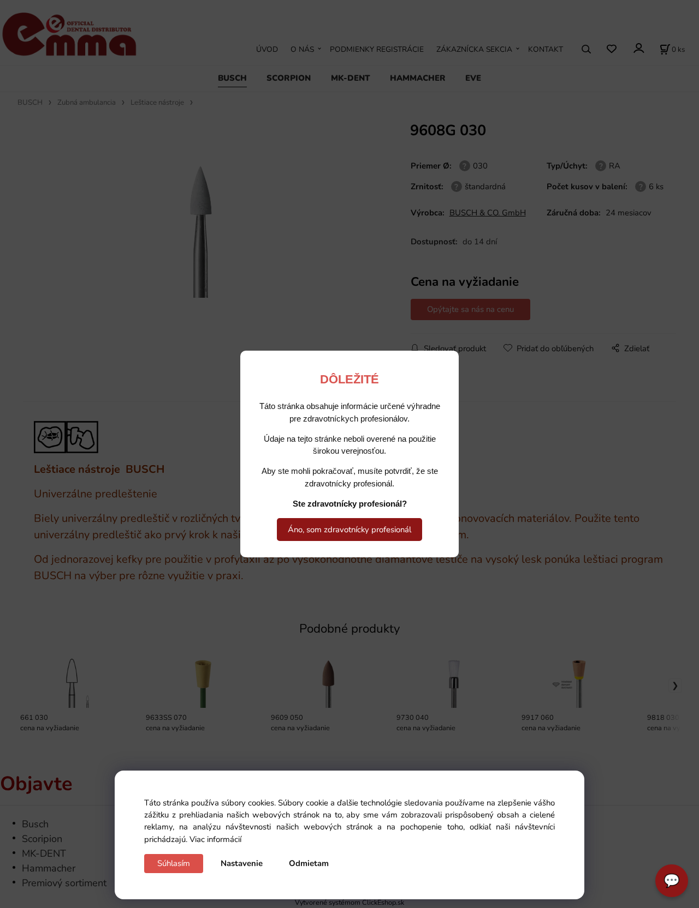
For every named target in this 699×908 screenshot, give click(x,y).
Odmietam (309, 863)
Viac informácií (215, 839)
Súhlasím (173, 863)
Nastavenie (242, 863)
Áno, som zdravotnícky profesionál (349, 529)
